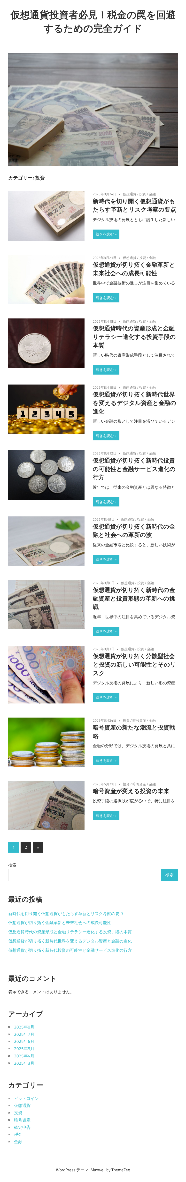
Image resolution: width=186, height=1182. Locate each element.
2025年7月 (24, 1034)
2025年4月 (24, 1056)
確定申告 (22, 1127)
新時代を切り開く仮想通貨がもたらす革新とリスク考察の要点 (66, 913)
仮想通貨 (129, 194)
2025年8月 (24, 1027)
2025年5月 (24, 1048)
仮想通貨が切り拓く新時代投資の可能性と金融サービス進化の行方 (134, 469)
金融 (152, 194)
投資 (142, 194)
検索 (12, 865)
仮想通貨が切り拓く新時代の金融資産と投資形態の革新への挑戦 (134, 598)
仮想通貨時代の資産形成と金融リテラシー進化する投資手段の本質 (134, 337)
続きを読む (105, 234)
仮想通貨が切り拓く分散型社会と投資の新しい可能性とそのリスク (134, 664)
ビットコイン (26, 1098)
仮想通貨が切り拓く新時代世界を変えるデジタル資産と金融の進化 (134, 403)
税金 (18, 1134)
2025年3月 (24, 1063)
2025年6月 (24, 1041)
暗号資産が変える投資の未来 (131, 791)
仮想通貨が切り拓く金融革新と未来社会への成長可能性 (59, 922)
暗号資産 (139, 720)
